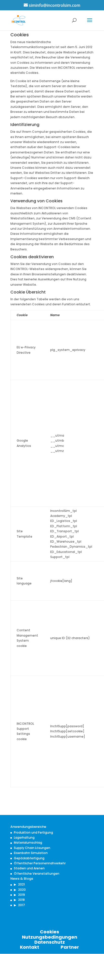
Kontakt (29, 947)
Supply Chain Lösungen (32, 848)
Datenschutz (49, 942)
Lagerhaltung (24, 837)
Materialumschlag (28, 842)
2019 (21, 895)
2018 (21, 900)
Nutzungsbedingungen (49, 937)
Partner (70, 947)
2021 (21, 884)
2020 (22, 889)
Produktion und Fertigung (33, 832)
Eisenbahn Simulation (31, 853)
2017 (21, 905)
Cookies (49, 932)
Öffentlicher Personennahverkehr (40, 863)
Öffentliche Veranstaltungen (36, 873)
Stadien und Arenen (29, 868)
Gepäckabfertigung (29, 858)
